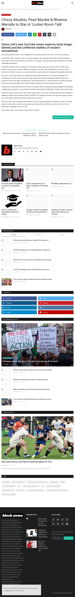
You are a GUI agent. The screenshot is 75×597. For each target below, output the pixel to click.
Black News (8, 29)
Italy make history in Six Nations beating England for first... (27, 462)
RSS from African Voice (7, 190)
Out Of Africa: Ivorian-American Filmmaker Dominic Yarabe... (32, 260)
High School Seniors (8, 490)
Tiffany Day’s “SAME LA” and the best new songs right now (43, 533)
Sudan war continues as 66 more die (57, 490)
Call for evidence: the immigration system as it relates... (10, 212)
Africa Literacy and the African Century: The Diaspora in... (31, 240)
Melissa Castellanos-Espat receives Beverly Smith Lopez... (32, 389)
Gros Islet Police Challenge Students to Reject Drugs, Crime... (32, 399)
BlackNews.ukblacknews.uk (61, 184)
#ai (43, 486)
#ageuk (63, 482)
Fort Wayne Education (8, 486)
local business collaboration (31, 486)
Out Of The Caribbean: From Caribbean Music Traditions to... (32, 250)
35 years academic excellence (35, 490)
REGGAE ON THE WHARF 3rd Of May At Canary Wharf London (54, 134)
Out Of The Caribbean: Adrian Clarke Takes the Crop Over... (31, 269)
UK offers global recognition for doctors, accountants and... (11, 186)
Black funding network (18, 482)
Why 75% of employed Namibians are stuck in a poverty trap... (43, 546)
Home (2, 9)
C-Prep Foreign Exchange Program (37, 482)
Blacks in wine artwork (8, 494)
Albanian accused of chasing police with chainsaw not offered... (61, 212)
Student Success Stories (53, 486)
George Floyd (20, 490)
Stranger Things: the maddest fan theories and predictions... (37, 211)
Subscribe (68, 538)
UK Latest (8, 9)
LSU (19, 486)
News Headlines (16, 9)
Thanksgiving (54, 482)
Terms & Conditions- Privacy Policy (62, 593)
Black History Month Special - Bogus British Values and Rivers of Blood (19, 134)
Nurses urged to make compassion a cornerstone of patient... (33, 370)
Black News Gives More (62, 117)
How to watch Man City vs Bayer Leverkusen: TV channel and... (37, 186)
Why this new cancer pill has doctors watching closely (30, 379)
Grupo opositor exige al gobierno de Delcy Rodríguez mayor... (33, 279)
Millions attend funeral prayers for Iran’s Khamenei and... (43, 522)
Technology (5, 482)
